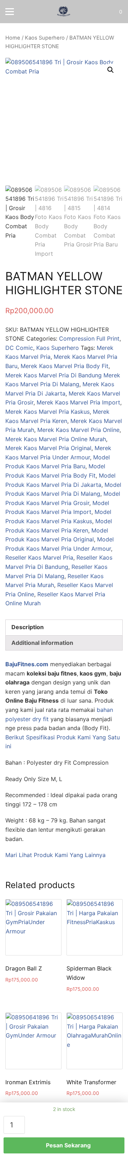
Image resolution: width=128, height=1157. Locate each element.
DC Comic (19, 347)
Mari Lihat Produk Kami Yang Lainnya (55, 854)
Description (27, 627)
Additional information (42, 642)
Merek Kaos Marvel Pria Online (78, 429)
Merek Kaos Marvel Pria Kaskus (47, 411)
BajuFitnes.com (26, 664)
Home (12, 38)
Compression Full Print (89, 338)
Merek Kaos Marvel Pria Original (48, 448)
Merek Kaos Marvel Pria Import (78, 402)
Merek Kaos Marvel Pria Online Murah (55, 439)
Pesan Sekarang (68, 1145)
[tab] (64, 627)
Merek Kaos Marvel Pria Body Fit (64, 365)
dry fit (40, 719)
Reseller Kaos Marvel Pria (39, 557)
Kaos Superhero (45, 38)
